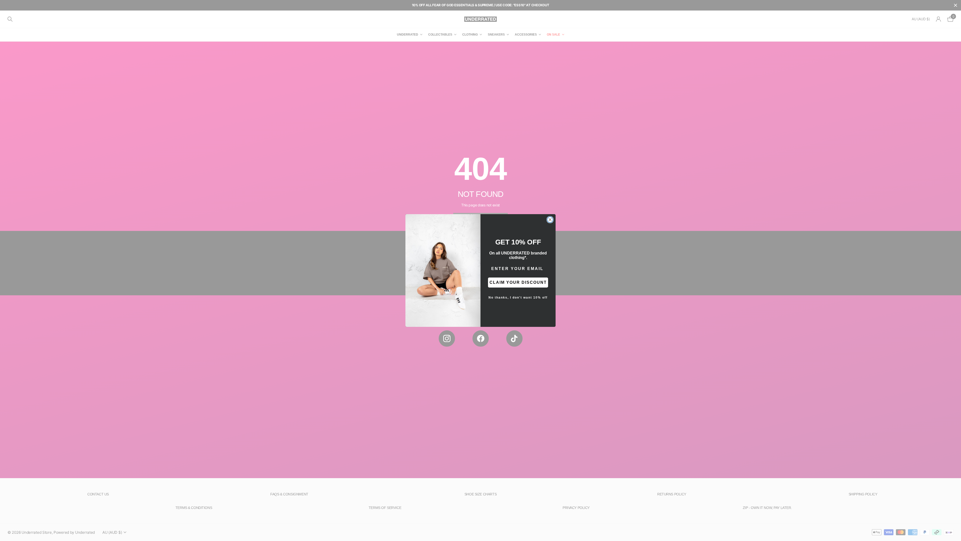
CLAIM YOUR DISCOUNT (518, 282)
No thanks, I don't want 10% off (518, 297)
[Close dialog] (550, 220)
